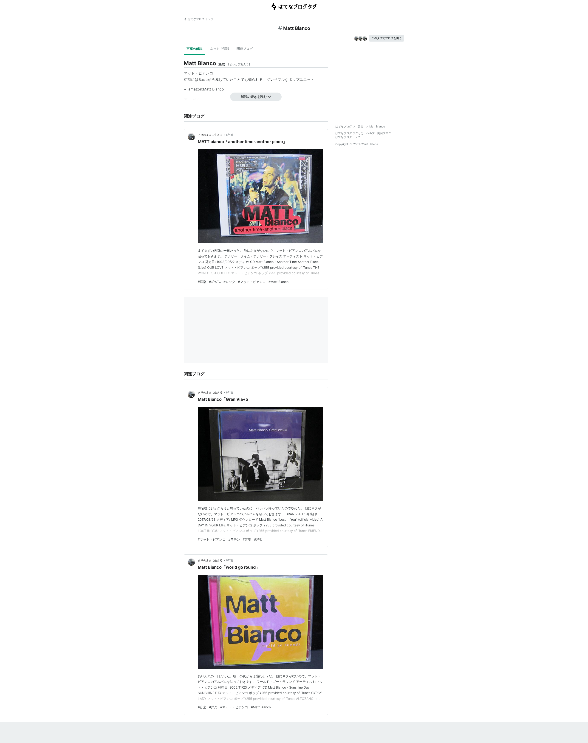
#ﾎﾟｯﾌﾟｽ (215, 282)
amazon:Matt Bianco (206, 89)
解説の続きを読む (254, 97)
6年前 (229, 134)
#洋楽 (202, 282)
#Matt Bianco (278, 282)
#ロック (229, 282)
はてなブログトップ (347, 137)
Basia (203, 79)
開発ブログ (384, 133)
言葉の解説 (195, 49)
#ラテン (234, 539)
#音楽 (247, 539)
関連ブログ (245, 49)
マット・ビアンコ (198, 73)
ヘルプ (370, 133)
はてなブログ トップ (200, 19)
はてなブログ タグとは (349, 133)
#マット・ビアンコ (252, 282)
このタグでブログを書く (386, 38)
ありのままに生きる (210, 134)
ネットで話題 (219, 49)
